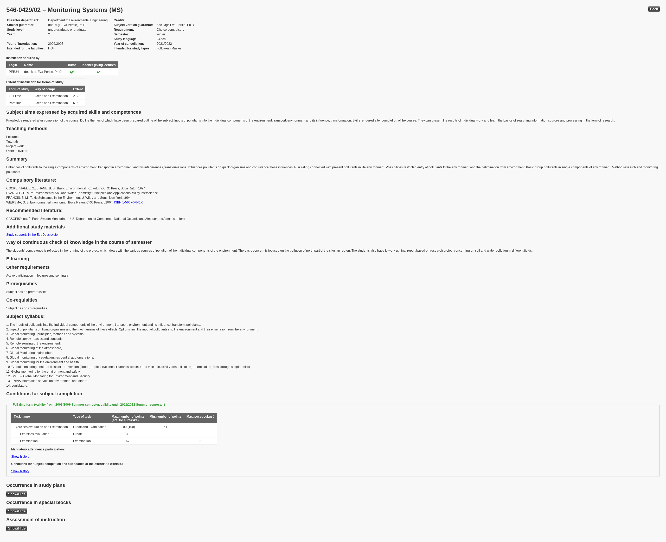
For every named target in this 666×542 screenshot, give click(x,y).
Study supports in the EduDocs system (33, 235)
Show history (20, 456)
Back (654, 9)
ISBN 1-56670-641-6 (129, 202)
